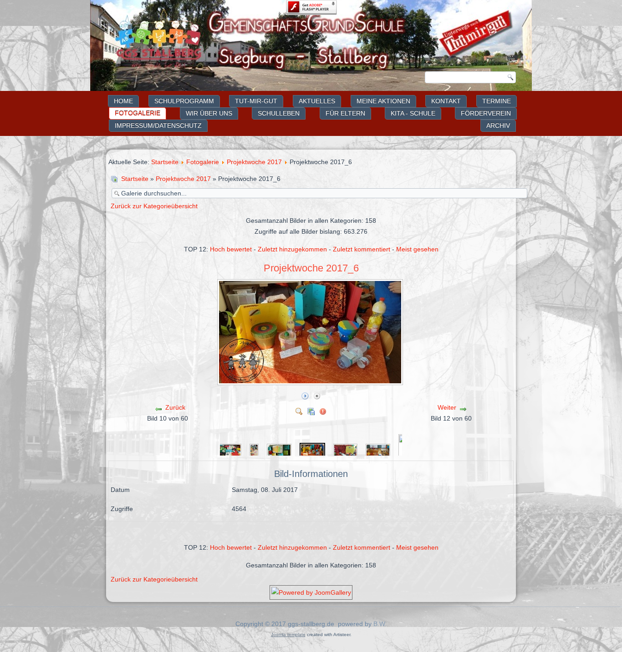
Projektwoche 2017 (254, 162)
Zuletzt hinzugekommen (292, 249)
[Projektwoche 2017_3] (229, 450)
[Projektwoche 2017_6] (311, 381)
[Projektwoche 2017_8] (378, 450)
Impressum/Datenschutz (158, 125)
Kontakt (446, 101)
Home (123, 101)
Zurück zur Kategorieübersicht (154, 206)
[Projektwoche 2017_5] (279, 450)
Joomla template (288, 634)
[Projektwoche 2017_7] (345, 450)
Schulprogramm (184, 101)
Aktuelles (317, 101)
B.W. (380, 623)
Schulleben (279, 113)
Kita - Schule (413, 113)
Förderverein (486, 113)
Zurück (175, 407)
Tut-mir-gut (256, 101)
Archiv (498, 125)
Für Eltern (345, 113)
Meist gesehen (417, 249)
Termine (496, 101)
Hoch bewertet (231, 249)
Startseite (164, 162)
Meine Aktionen (383, 101)
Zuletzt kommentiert (361, 249)
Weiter (447, 407)
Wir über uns (209, 113)
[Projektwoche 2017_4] (254, 450)
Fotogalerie (137, 113)
